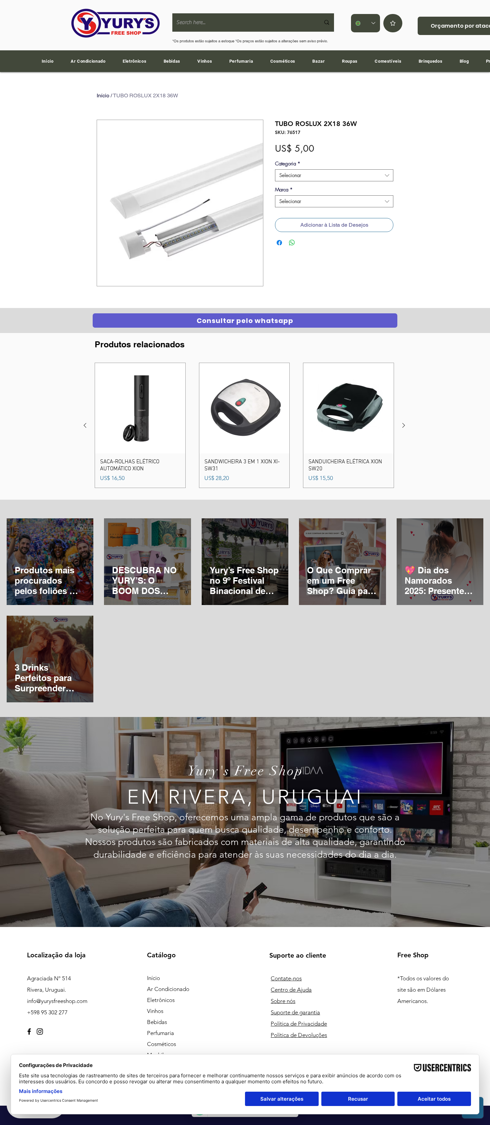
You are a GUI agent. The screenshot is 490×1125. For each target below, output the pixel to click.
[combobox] (334, 175)
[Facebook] (29, 1031)
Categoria (287, 164)
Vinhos (155, 1011)
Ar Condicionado (168, 989)
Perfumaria (160, 1033)
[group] (244, 425)
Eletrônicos (161, 1000)
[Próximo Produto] (404, 425)
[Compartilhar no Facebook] (279, 243)
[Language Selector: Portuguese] (365, 23)
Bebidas (157, 1022)
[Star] (392, 23)
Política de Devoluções (299, 1035)
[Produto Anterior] (85, 425)
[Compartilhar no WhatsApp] (292, 243)
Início (103, 95)
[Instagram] (40, 1031)
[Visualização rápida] (140, 408)
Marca (284, 190)
